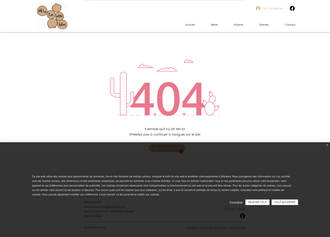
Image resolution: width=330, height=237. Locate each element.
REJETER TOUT (257, 202)
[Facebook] (292, 8)
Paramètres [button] (236, 202)
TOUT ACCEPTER (284, 202)
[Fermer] (327, 145)
